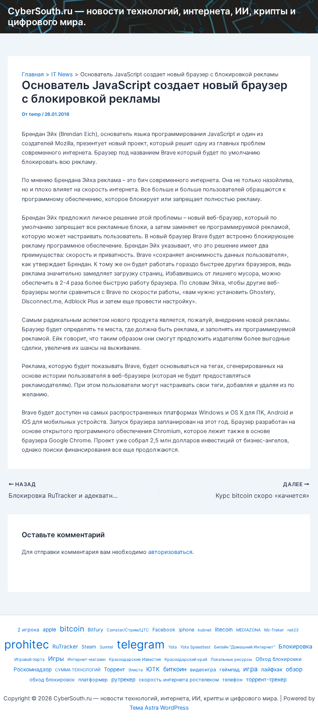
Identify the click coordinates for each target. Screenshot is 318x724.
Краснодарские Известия (135, 659)
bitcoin (72, 628)
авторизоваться (170, 552)
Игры (56, 658)
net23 (293, 630)
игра (250, 669)
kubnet (204, 630)
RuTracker (65, 646)
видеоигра (203, 669)
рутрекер (123, 679)
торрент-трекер (266, 679)
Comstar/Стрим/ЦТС (128, 630)
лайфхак (271, 669)
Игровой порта (29, 659)
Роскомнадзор (33, 669)
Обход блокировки (279, 659)
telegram (141, 644)
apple (49, 629)
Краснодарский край (185, 659)
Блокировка (295, 646)
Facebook (163, 630)
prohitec (26, 644)
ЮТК (153, 669)
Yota (172, 647)
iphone (186, 630)
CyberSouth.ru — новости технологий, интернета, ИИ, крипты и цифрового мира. (152, 16)
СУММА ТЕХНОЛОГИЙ (77, 669)
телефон (232, 680)
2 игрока (28, 630)
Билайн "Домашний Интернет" (244, 647)
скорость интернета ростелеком (179, 680)
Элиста (135, 669)
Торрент (114, 669)
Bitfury (95, 630)
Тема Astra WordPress (159, 707)
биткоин (175, 669)
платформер (93, 680)
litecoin (224, 629)
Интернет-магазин (86, 659)
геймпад (229, 669)
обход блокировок (52, 680)
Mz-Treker (274, 630)
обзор (294, 669)
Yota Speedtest (195, 647)
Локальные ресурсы (231, 659)
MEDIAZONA (248, 630)
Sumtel (106, 647)
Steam (88, 647)
